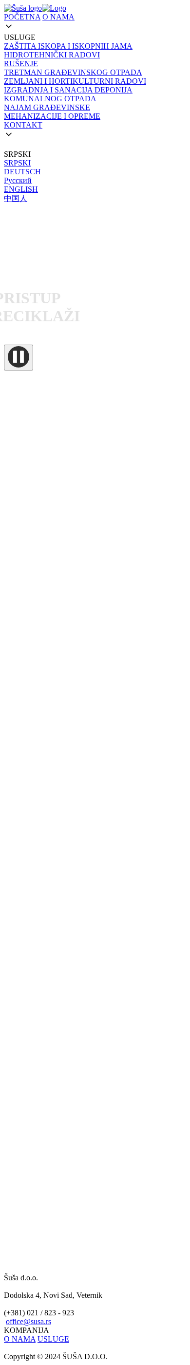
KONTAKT (23, 125)
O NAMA (58, 17)
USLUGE (53, 1339)
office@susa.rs (28, 1321)
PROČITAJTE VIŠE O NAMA (54, 802)
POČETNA (22, 17)
